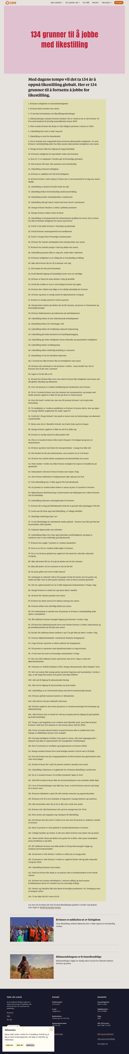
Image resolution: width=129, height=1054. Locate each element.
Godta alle (9, 1045)
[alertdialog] (64, 527)
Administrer (30, 1045)
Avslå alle (20, 1045)
